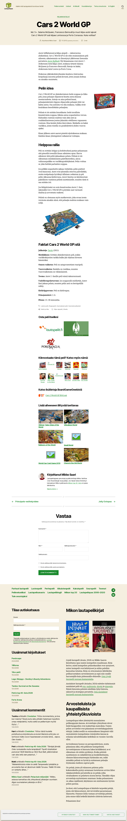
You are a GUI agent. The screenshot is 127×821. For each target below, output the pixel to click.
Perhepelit (50, 588)
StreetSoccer (59, 375)
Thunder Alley (76, 380)
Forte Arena (17, 700)
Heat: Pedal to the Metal (51, 381)
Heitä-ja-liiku (45, 309)
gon (84, 686)
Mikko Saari (53, 40)
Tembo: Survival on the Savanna (25, 686)
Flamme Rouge (42, 381)
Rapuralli (76, 369)
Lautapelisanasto (36, 592)
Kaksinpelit (78, 588)
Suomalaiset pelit (62, 306)
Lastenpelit (36, 588)
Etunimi (15, 617)
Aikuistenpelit (63, 588)
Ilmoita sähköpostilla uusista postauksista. (53, 567)
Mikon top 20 (70, 592)
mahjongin (91, 686)
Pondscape (16, 658)
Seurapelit (91, 588)
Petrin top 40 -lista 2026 (22, 693)
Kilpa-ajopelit (58, 309)
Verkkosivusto (42, 554)
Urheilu (65, 309)
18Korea (15, 665)
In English (111, 6)
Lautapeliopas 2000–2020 (92, 592)
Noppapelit (52, 306)
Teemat (102, 588)
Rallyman (67, 369)
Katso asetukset (113, 814)
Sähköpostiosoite (70, 546)
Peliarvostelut (59, 6)
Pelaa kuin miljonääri (40, 777)
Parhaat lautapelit (20, 588)
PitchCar (84, 369)
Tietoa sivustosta (100, 6)
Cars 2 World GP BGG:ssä (56, 395)
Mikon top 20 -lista (74, 483)
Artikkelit (76, 6)
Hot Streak (84, 380)
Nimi (40, 546)
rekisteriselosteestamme (38, 641)
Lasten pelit (44, 306)
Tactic (50, 250)
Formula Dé (51, 364)
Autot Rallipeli (54, 61)
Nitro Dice (68, 380)
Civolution (31, 716)
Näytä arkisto (52, 489)
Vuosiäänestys (87, 6)
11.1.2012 (70, 40)
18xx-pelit (16, 672)
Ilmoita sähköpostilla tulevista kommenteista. (53, 563)
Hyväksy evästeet (69, 814)
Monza (59, 369)
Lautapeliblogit (54, 592)
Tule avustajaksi (19, 596)
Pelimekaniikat (19, 592)
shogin (100, 686)
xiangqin (109, 686)
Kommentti (42, 529)
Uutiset (68, 6)
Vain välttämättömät (91, 814)
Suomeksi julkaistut (74, 306)
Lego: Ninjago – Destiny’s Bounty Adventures (31, 679)
